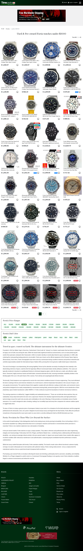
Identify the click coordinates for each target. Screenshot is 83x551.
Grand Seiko (4, 502)
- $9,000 (64, 324)
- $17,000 (50, 327)
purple (10, 337)
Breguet (3, 486)
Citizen (3, 497)
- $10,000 (71, 324)
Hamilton (31, 477)
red (5, 340)
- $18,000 (58, 327)
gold (14, 340)
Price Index (60, 494)
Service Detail (61, 486)
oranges (24, 337)
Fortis (8, 29)
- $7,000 (51, 324)
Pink (24, 340)
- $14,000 (28, 327)
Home (58, 477)
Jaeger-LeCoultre (34, 486)
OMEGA (3, 483)
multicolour (17, 337)
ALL (5, 324)
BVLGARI (4, 491)
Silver (19, 340)
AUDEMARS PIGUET (7, 480)
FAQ (58, 483)
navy (61, 337)
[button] (17, 65)
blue (66, 337)
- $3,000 (24, 324)
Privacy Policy (61, 499)
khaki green (38, 337)
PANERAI (32, 480)
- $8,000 (58, 324)
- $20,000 (72, 327)
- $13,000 (21, 327)
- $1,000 (11, 324)
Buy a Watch (60, 480)
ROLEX (3, 477)
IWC (30, 483)
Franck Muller (5, 499)
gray (9, 340)
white (76, 337)
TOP (2, 29)
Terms (58, 502)
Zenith (31, 494)
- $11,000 (6, 327)
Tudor (30, 491)
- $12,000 (13, 327)
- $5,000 (37, 324)
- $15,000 (35, 327)
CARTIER (4, 494)
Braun (55, 337)
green (44, 337)
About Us (59, 497)
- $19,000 (65, 327)
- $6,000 (44, 324)
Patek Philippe (33, 488)
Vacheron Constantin (35, 497)
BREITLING (4, 488)
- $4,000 (31, 324)
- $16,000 (43, 327)
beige (50, 337)
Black (70, 337)
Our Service (60, 488)
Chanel (31, 502)
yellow (30, 337)
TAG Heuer (32, 499)
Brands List (60, 491)
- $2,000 (17, 324)
